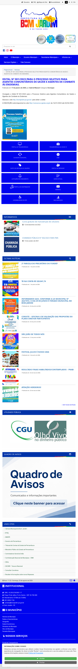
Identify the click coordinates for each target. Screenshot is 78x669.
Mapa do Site (42, 2)
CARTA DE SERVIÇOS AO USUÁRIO (20, 168)
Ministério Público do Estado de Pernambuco (19, 549)
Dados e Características (10, 619)
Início (6, 57)
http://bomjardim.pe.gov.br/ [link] (22, 100)
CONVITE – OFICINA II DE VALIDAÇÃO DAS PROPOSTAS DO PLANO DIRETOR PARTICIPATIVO (47, 317)
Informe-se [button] (66, 57)
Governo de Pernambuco (13, 541)
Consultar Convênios (11, 570)
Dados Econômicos (8, 624)
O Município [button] (15, 57)
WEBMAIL (58, 189)
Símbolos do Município (9, 626)
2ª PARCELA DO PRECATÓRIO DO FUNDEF (40, 263)
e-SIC (58, 157)
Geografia (5, 621)
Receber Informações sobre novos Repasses (19, 574)
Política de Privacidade (36, 653)
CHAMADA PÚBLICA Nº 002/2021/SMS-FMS (40, 238)
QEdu (7, 562)
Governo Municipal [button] (30, 57)
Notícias (17, 70)
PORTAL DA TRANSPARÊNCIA (20, 147)
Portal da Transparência (10, 642)
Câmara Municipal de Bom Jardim (16, 529)
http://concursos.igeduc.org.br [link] (39, 103)
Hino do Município (8, 629)
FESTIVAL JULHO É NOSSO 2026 (35, 352)
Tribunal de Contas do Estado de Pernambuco (20, 545)
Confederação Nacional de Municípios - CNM (19, 558)
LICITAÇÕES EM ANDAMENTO (20, 179)
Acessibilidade (55, 2)
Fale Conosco (25, 62)
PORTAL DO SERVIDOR (58, 168)
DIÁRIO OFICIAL (58, 179)
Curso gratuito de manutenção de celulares (40, 221)
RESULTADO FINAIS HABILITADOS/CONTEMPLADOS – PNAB (48, 369)
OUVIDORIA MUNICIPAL (20, 157)
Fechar (41, 662)
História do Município (9, 617)
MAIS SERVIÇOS (58, 200)
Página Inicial (8, 70)
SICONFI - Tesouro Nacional (14, 566)
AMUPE (7, 537)
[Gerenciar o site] (74, 581)
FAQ (34, 2)
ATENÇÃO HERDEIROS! (31, 387)
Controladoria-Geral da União (14, 554)
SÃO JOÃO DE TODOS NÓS (33, 334)
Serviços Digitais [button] (10, 62)
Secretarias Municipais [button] (49, 57)
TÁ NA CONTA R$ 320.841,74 (34, 281)
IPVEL (7, 533)
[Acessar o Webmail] (71, 581)
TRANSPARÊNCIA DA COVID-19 (58, 147)
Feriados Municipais (8, 631)
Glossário (26, 2)
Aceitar (42, 658)
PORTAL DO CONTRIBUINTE (22, 187)
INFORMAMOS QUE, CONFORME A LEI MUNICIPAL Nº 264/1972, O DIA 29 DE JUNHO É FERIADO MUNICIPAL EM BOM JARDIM (47, 301)
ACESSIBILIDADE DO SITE (20, 200)
